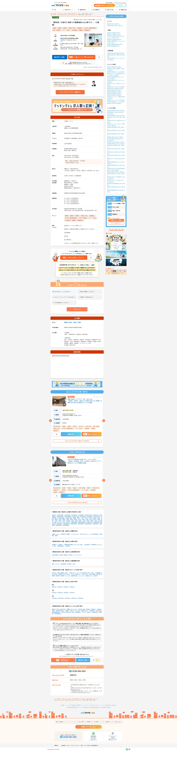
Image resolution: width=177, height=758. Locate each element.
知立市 (64, 520)
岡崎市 (78, 517)
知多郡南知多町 (88, 523)
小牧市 (91, 519)
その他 (73, 563)
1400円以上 (72, 586)
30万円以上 (72, 592)
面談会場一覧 (83, 9)
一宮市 (82, 517)
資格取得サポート (85, 610)
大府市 (56, 520)
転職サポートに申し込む (104, 5)
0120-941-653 (78, 671)
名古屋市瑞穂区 (60, 516)
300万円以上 (61, 598)
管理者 (56, 535)
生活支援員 (103, 707)
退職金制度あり (58, 613)
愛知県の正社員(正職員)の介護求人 (115, 53)
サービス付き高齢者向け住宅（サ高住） (85, 572)
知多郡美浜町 (95, 523)
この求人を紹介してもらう (73, 257)
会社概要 (63, 745)
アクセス (68, 745)
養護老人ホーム (89, 575)
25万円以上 (66, 592)
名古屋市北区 (74, 515)
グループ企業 (86, 745)
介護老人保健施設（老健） (62, 572)
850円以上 (54, 586)
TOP (55, 9)
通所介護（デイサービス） (64, 574)
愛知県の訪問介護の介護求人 (114, 66)
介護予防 (95, 575)
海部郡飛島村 (66, 523)
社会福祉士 (60, 544)
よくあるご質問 (80, 721)
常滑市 (83, 519)
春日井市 (94, 517)
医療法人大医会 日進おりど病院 (83, 19)
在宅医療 (69, 563)
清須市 (95, 520)
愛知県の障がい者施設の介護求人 (115, 88)
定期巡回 (62, 575)
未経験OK (88, 609)
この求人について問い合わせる (81, 57)
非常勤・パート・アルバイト (75, 554)
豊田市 (64, 519)
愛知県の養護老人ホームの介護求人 (116, 101)
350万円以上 (67, 598)
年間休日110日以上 (60, 610)
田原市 (88, 520)
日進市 (84, 520)
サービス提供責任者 (94, 534)
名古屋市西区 (81, 515)
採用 (82, 745)
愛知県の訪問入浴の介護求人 (114, 90)
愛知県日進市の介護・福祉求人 (115, 25)
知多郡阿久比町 (73, 523)
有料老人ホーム (72, 572)
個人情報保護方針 (94, 745)
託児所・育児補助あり (76, 612)
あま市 (64, 522)
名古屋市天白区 (68, 517)
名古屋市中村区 (88, 515)
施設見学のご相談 (59, 57)
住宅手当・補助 (81, 609)
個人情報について (98, 721)
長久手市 (68, 522)
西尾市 (71, 519)
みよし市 (60, 522)
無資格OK (68, 546)
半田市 (90, 517)
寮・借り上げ (74, 609)
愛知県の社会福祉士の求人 (113, 34)
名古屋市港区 (83, 516)
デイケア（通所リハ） (76, 574)
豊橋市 (74, 517)
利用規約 (89, 721)
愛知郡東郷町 (74, 522)
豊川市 (98, 517)
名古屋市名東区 (61, 517)
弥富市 (55, 522)
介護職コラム (108, 721)
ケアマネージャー (75, 534)
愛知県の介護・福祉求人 (113, 23)
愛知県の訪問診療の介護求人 (114, 93)
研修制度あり (92, 610)
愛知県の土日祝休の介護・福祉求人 (116, 142)
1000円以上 (60, 586)
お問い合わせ (117, 721)
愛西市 (92, 520)
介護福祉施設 (63, 563)
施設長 (113, 705)
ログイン (121, 5)
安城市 (67, 519)
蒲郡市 (75, 519)
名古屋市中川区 (75, 516)
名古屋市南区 (90, 516)
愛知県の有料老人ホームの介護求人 (116, 71)
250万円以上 (54, 598)
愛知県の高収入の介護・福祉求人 (115, 137)
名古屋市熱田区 (67, 516)
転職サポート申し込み (88, 727)
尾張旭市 (68, 520)
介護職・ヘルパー (56, 534)
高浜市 (72, 520)
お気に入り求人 (110, 9)
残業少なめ (68, 612)
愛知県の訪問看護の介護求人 (114, 91)
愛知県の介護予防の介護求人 (114, 103)
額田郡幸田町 (59, 525)
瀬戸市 (86, 517)
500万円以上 (80, 598)
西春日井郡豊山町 (82, 522)
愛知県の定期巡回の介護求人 (114, 95)
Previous (50, 420)
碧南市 (56, 519)
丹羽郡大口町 (90, 522)
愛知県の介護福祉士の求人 (113, 32)
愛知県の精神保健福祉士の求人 (115, 44)
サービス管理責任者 (84, 707)
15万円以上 (54, 592)
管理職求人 (93, 609)
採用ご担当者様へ (60, 721)
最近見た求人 (124, 9)
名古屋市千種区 (60, 515)
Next (103, 420)
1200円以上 (66, 586)
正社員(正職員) (68, 143)
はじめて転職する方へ (116, 223)
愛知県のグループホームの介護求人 (116, 86)
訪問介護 (54, 572)
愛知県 (62, 38)
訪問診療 (58, 575)
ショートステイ (81, 575)
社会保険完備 (95, 612)
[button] (77, 309)
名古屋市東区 (67, 515)
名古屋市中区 (95, 515)
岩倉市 (76, 520)
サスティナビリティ (75, 745)
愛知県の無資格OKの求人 (113, 46)
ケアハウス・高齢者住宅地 (71, 575)
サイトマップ (70, 721)
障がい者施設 (92, 574)
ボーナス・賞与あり (86, 612)
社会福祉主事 (87, 544)
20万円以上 (60, 592)
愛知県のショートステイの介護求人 (116, 100)
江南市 (87, 519)
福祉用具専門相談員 (94, 707)
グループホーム (85, 574)
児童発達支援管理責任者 (72, 707)
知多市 (60, 520)
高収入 (53, 610)
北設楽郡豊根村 (66, 525)
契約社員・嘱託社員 (63, 554)
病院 (53, 563)
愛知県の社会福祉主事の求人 (114, 39)
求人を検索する (96, 9)
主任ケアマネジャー (84, 534)
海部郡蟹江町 (60, 523)
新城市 (98, 519)
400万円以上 (74, 598)
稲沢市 (94, 519)
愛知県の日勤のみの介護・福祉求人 (116, 143)
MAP (61, 41)
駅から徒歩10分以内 (61, 609)
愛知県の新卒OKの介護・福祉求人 (115, 171)
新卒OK (63, 612)
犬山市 (79, 519)
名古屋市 (54, 515)
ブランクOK (77, 610)
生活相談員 (63, 534)
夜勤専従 (54, 609)
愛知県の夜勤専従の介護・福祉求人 (116, 110)
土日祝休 (67, 610)
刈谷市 (60, 519)
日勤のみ (72, 610)
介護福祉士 (54, 544)
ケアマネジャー (86, 705)
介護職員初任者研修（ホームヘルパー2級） (73, 544)
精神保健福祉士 (61, 546)
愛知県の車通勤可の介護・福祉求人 (116, 115)
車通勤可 (68, 609)
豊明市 (80, 520)
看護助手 (68, 534)
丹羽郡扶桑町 (96, 522)
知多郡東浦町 (81, 523)
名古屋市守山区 (96, 516)
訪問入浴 (98, 574)
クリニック (57, 563)
